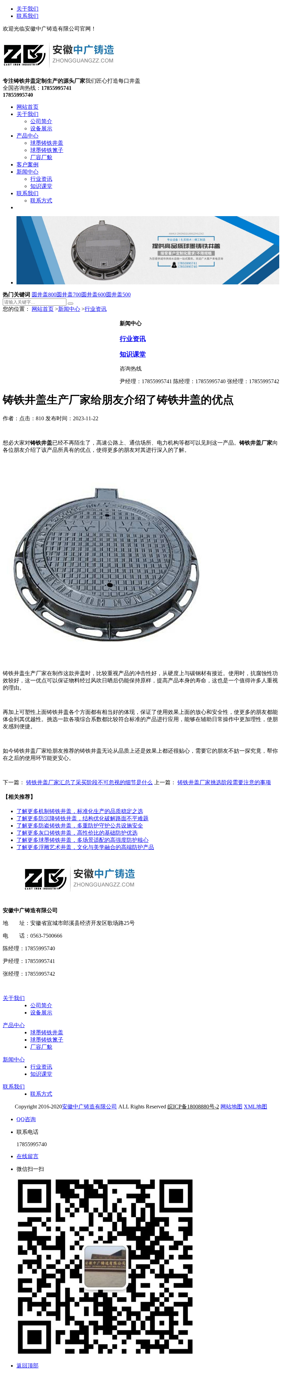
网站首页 (43, 309)
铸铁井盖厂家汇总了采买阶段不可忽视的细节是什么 (89, 782)
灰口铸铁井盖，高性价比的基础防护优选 (77, 833)
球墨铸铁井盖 (46, 1032)
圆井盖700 (68, 294)
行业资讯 (96, 309)
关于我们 (28, 9)
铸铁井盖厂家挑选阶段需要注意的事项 (224, 782)
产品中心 (14, 1025)
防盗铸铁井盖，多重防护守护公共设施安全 (80, 825)
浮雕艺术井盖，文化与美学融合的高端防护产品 (85, 847)
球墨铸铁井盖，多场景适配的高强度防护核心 (83, 840)
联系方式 (41, 1094)
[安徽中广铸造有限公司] (59, 74)
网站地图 (231, 1106)
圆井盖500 (118, 294)
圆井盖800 (44, 294)
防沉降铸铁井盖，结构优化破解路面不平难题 (83, 818)
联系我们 (28, 16)
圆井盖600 (93, 294)
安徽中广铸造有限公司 (89, 1106)
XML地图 (255, 1106)
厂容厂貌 (41, 1047)
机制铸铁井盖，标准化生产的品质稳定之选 (80, 811)
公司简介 (41, 1005)
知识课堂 (133, 354)
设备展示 (41, 1012)
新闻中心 (69, 309)
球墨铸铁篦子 (46, 1040)
